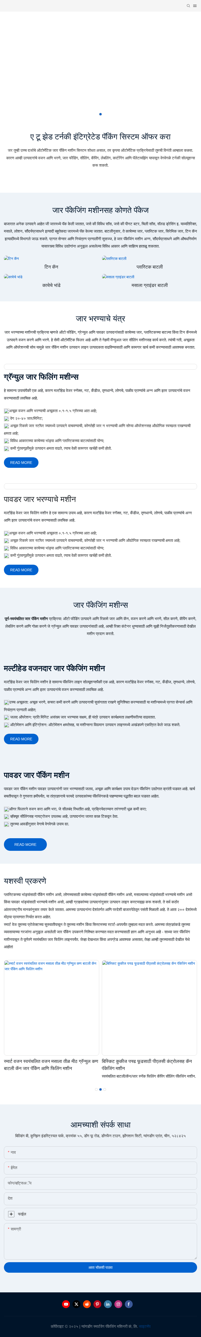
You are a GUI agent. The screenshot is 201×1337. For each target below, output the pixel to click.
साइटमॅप (144, 1326)
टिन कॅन (51, 267)
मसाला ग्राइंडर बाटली (150, 285)
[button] (100, 114)
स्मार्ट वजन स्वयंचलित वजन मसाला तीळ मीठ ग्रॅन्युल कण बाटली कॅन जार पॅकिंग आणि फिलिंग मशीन (51, 1064)
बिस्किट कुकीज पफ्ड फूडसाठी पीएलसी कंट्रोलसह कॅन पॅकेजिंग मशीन (147, 1064)
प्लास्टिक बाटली (150, 267)
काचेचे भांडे (51, 285)
